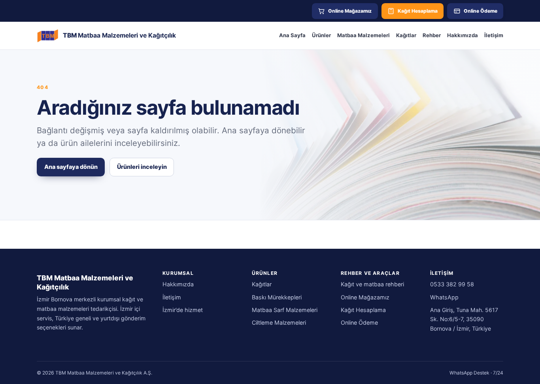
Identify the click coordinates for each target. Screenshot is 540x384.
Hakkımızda (462, 35)
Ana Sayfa (292, 35)
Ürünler (321, 35)
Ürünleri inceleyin (142, 166)
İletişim (493, 35)
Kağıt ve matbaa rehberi (372, 284)
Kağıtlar (406, 35)
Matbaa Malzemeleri (363, 35)
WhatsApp (444, 297)
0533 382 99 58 (452, 284)
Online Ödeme (359, 322)
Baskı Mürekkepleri (277, 297)
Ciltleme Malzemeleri (279, 322)
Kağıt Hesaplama (363, 309)
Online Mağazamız (365, 297)
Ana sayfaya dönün (71, 166)
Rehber (432, 35)
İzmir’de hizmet (182, 309)
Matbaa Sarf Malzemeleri (284, 309)
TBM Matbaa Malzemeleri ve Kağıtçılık (85, 282)
